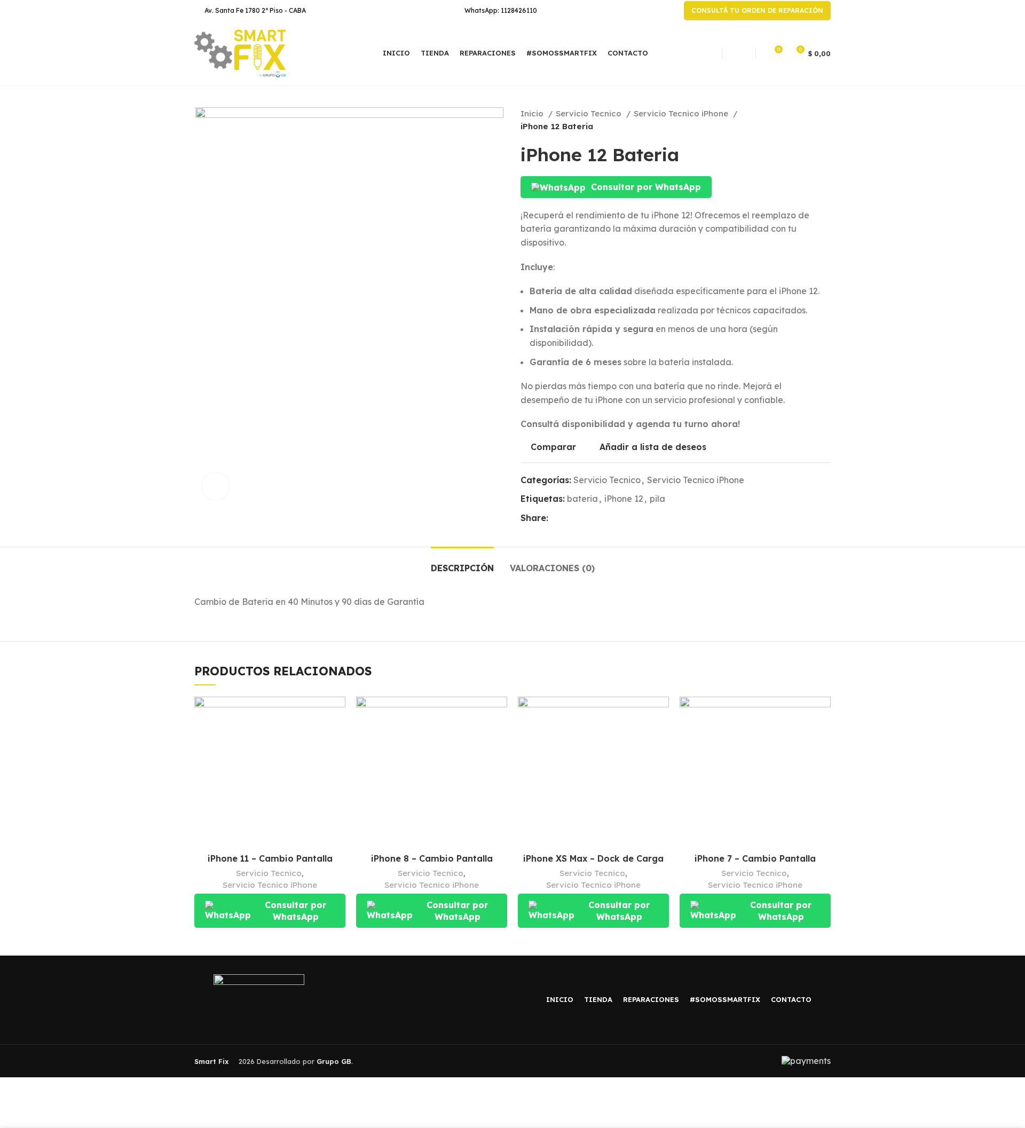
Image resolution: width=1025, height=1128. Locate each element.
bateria (582, 498)
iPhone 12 (623, 498)
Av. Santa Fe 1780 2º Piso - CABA (255, 10)
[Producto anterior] (804, 120)
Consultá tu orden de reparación (757, 10)
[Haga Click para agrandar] (215, 486)
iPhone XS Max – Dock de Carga (593, 858)
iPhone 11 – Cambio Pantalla (270, 858)
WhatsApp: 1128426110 (500, 10)
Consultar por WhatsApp (646, 187)
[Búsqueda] (738, 53)
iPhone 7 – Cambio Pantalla (755, 858)
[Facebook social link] (557, 518)
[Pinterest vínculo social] (581, 518)
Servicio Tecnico (590, 113)
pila (657, 498)
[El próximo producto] (825, 120)
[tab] (462, 563)
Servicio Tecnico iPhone (682, 113)
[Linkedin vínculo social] (594, 518)
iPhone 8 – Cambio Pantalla (432, 858)
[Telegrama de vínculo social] (606, 518)
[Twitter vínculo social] (569, 518)
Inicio (533, 113)
